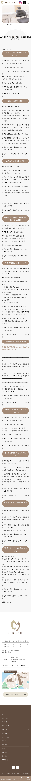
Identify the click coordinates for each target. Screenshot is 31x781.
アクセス (4, 748)
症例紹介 (4, 733)
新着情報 (9, 24)
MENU (28, 3)
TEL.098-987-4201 (18, 665)
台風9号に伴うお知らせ (15, 161)
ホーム (4, 24)
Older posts (6, 50)
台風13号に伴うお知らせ (15, 101)
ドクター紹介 (5, 722)
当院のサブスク (6, 737)
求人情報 (4, 756)
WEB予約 (5, 760)
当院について (6, 725)
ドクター (3, 779)
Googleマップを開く (11, 694)
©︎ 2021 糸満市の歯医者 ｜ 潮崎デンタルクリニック (15, 773)
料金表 (4, 741)
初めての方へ (6, 718)
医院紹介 (4, 744)
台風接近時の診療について (15, 263)
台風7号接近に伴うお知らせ (15, 341)
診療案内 (4, 729)
